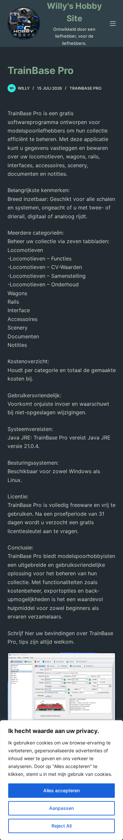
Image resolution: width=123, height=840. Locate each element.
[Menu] (113, 24)
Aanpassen (61, 808)
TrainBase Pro (85, 88)
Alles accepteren (61, 790)
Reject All (61, 826)
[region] (61, 780)
